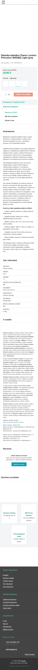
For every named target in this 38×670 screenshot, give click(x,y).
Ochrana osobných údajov (11, 605)
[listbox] (19, 84)
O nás (5, 621)
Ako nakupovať (8, 584)
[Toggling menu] (3, 1)
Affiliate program (8, 629)
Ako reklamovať (8, 586)
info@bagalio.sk (11, 649)
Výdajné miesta (8, 581)
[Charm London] (8, 330)
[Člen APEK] (9, 555)
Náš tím (5, 624)
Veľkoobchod (7, 626)
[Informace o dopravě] (18, 112)
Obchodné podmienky (10, 602)
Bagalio (23, 661)
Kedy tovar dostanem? (10, 107)
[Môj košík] (36, 2)
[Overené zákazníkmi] (28, 555)
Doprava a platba (8, 578)
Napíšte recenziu (19, 464)
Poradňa (5, 575)
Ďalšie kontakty (30, 654)
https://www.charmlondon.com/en (13, 422)
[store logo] (13, 3)
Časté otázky (7, 608)
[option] (5, 83)
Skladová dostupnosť (9, 599)
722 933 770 (12, 642)
